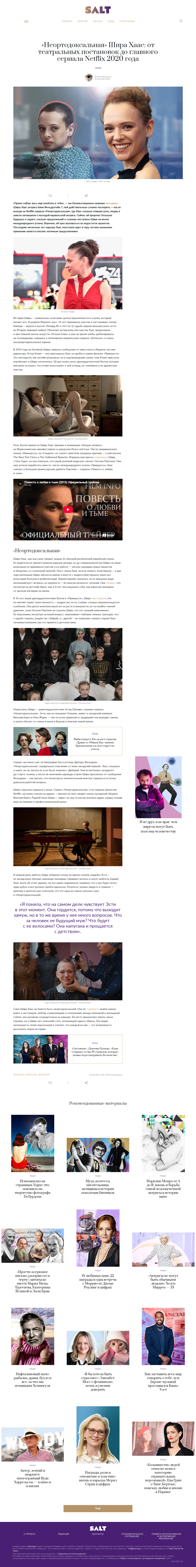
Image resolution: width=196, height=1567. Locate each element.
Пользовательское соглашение (132, 1535)
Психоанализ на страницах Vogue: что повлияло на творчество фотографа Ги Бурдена (32, 1189)
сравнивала (101, 457)
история (44, 1075)
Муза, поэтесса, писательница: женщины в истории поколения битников (97, 1187)
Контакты (97, 1534)
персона (32, 1075)
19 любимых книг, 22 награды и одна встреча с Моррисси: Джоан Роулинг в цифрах (97, 1282)
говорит (110, 583)
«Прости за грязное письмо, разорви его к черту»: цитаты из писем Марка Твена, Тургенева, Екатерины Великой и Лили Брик (32, 1281)
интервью (112, 203)
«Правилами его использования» (71, 1554)
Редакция (63, 1534)
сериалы (20, 1075)
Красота (97, 21)
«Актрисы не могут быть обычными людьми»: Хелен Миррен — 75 (163, 1282)
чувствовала (98, 598)
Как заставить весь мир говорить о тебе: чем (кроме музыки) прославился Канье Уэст (163, 1382)
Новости (67, 21)
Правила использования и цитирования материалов (167, 1536)
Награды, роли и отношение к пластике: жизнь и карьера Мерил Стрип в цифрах (98, 1478)
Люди (98, 68)
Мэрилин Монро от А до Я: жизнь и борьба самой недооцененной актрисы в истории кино (163, 1189)
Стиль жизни (127, 21)
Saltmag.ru (32, 1546)
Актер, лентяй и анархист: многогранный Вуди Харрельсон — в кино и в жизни (32, 1478)
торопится (93, 1009)
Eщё (98, 1508)
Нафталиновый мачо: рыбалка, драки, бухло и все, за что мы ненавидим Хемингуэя (32, 1380)
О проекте (29, 1534)
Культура (82, 21)
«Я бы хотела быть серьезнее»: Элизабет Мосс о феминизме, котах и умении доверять (98, 1382)
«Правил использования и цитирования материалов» (142, 1558)
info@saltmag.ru (135, 1548)
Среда (110, 21)
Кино (95, 1043)
